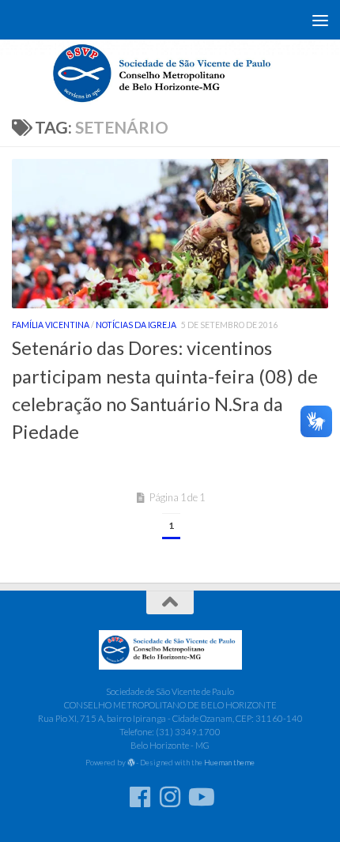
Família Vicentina (50, 325)
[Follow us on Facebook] (140, 797)
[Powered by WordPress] (131, 763)
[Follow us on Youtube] (200, 797)
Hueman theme (229, 762)
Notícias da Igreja (136, 325)
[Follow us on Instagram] (170, 797)
